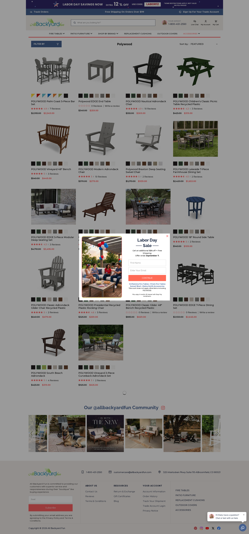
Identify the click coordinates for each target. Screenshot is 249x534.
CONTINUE (147, 278)
